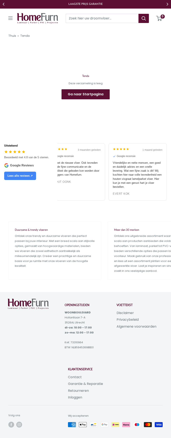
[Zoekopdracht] (143, 18)
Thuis (12, 36)
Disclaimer (125, 312)
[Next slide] (167, 4)
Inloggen (75, 397)
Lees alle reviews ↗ (20, 175)
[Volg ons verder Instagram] (19, 425)
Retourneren (78, 390)
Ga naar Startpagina (85, 94)
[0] (159, 18)
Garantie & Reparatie (85, 383)
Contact (75, 377)
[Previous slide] (4, 4)
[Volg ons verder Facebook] (11, 425)
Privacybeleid (128, 319)
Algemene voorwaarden (136, 326)
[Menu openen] (10, 18)
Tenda (25, 36)
